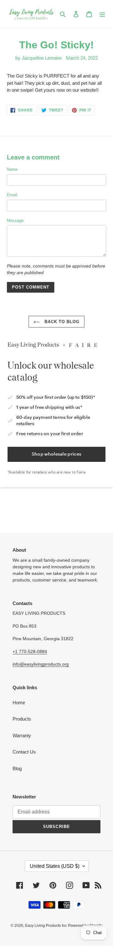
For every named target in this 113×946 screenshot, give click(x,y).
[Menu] (102, 14)
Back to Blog (61, 321)
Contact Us (24, 751)
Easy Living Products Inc (46, 925)
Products (22, 719)
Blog (17, 768)
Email (12, 194)
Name (12, 169)
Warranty (22, 735)
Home (19, 702)
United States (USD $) (54, 866)
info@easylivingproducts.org (41, 664)
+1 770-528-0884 (30, 651)
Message (15, 220)
